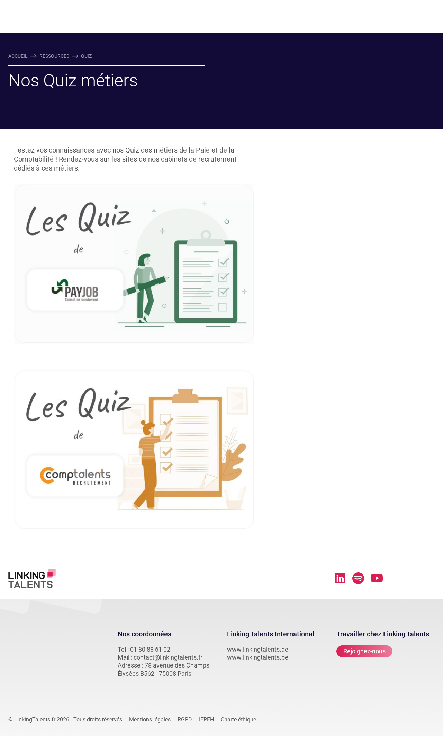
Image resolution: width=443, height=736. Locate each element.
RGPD (185, 719)
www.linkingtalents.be (257, 657)
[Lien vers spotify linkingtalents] (358, 578)
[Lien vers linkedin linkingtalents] (340, 578)
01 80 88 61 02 (150, 649)
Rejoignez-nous (364, 651)
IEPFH (206, 719)
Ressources (54, 56)
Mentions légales (150, 719)
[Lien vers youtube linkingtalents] (377, 578)
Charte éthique (238, 719)
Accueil (18, 56)
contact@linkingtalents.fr (168, 657)
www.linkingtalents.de (257, 649)
